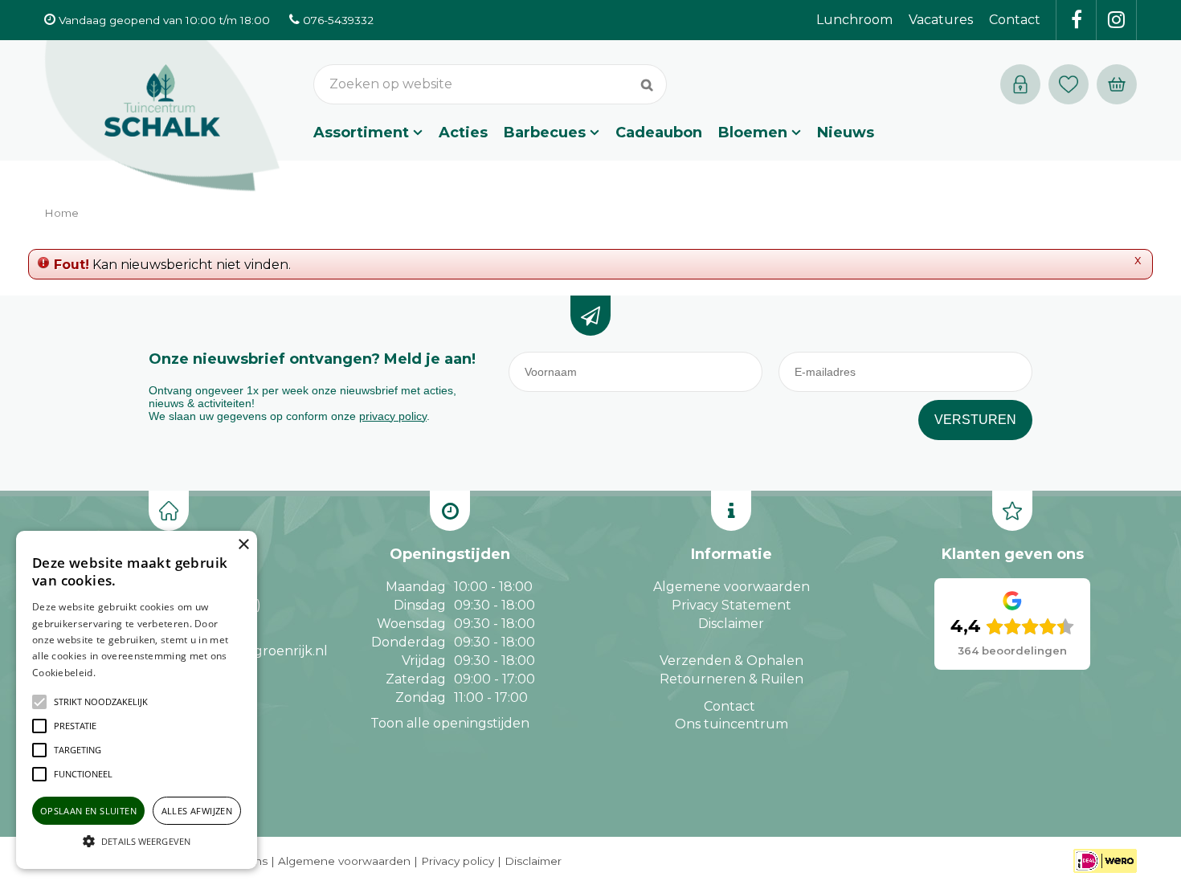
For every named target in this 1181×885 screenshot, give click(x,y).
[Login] (1020, 84)
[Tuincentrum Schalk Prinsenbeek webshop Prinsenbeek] (162, 116)
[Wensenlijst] (1068, 84)
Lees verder (123, 673)
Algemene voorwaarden (731, 586)
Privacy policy (457, 860)
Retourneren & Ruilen (731, 679)
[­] (1076, 20)
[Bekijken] (1117, 84)
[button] (101, 702)
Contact (729, 706)
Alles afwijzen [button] (197, 811)
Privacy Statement (731, 605)
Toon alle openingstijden (449, 723)
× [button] (243, 545)
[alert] (136, 700)
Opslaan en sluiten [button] (88, 811)
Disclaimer (731, 623)
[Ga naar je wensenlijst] (1072, 84)
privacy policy (393, 416)
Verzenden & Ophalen (731, 660)
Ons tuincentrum (731, 724)
